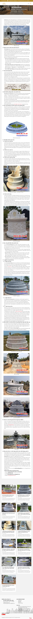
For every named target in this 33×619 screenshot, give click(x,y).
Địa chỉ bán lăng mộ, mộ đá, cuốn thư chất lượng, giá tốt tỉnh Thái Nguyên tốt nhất (24, 610)
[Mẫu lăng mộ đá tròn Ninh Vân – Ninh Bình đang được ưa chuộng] (24, 543)
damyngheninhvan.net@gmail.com (13, 0)
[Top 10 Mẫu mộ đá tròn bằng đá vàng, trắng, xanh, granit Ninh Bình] (9, 561)
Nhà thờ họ (19, 602)
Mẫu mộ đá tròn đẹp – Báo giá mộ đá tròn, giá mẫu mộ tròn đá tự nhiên (8, 550)
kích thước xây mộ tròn (18, 104)
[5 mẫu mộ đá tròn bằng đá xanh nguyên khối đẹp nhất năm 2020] (9, 525)
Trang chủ (8, 9)
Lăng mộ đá (19, 600)
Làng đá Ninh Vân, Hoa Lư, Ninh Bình (24, 0)
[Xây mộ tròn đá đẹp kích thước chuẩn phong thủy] (9, 579)
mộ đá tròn (9, 266)
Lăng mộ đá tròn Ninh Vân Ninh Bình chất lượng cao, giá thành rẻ (24, 568)
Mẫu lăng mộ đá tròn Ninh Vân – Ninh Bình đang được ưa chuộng (24, 550)
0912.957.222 (4, 0)
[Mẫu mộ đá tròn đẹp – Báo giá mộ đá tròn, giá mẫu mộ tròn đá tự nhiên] (9, 543)
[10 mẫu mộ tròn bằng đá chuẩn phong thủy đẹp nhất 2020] (24, 525)
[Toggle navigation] (30, 3)
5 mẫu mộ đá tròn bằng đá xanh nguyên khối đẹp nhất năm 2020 (8, 532)
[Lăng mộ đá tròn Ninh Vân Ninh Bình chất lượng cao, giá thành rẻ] (24, 561)
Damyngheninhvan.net (12, 475)
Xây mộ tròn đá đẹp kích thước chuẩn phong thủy (8, 586)
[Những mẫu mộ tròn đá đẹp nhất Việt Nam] (9, 507)
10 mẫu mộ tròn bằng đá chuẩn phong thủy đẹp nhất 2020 (24, 532)
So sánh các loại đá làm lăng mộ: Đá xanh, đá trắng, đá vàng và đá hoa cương (24, 607)
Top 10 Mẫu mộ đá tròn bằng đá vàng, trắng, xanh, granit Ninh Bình (8, 568)
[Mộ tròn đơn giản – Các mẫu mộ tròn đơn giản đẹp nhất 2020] (24, 489)
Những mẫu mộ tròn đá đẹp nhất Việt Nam (8, 514)
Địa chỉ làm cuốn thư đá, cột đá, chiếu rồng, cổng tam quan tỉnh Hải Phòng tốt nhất (24, 608)
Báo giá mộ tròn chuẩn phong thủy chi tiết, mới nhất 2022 (8, 496)
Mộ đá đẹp (13, 9)
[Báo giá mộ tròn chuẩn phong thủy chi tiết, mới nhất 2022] (9, 489)
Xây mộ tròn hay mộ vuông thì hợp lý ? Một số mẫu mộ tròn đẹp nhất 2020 (24, 514)
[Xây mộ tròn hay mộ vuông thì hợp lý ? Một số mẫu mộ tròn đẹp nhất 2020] (24, 507)
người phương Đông (19, 311)
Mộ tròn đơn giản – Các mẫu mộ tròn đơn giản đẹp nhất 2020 (24, 496)
